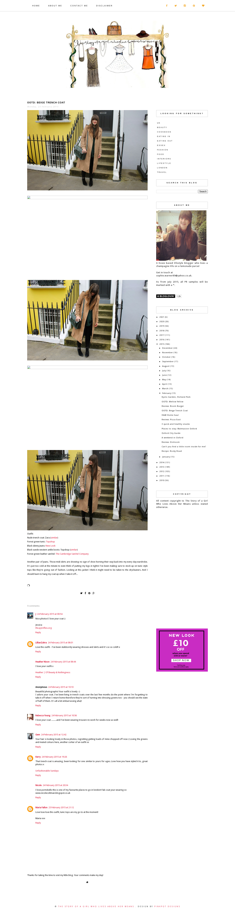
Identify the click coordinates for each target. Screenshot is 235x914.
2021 (161, 317)
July (164, 371)
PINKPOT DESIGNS (167, 906)
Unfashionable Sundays (47, 770)
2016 (161, 340)
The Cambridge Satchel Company (72, 554)
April (164, 384)
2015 (161, 344)
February (166, 393)
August (166, 366)
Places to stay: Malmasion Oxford (179, 429)
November (167, 352)
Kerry (38, 756)
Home (36, 6)
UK (159, 123)
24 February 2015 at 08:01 (60, 642)
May (164, 380)
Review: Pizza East (171, 419)
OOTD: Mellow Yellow (172, 402)
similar (54, 537)
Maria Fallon (41, 807)
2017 (161, 335)
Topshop (50, 541)
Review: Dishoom (171, 442)
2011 (161, 476)
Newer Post (29, 881)
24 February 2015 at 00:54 (49, 614)
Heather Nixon (42, 661)
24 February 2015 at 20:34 (55, 785)
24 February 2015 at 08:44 (63, 661)
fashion (162, 150)
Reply (38, 632)
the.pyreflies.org (43, 628)
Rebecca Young (42, 715)
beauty (162, 127)
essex (161, 145)
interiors (164, 159)
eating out (165, 141)
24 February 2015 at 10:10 (60, 687)
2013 (161, 467)
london (162, 168)
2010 (161, 480)
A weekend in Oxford (172, 438)
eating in (163, 136)
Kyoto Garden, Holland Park (176, 397)
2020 (161, 321)
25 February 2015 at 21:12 (61, 807)
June (164, 375)
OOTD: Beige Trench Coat (175, 411)
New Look (50, 545)
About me (55, 6)
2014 (161, 462)
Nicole (38, 785)
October (166, 357)
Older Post (145, 881)
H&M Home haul (170, 415)
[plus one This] (94, 593)
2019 (161, 326)
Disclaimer (104, 6)
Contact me (79, 6)
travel (162, 172)
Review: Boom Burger (173, 406)
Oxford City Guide (171, 433)
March (165, 388)
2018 (161, 331)
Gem (37, 734)
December (167, 348)
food (160, 154)
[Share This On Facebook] (85, 593)
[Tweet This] (81, 593)
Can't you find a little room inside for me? (184, 447)
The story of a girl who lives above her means (96, 906)
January (166, 457)
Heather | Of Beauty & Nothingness (52, 672)
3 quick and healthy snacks (176, 424)
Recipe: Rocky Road (172, 451)
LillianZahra (41, 642)
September (168, 361)
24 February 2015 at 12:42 (53, 734)
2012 (161, 471)
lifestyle (164, 163)
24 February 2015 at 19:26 (54, 756)
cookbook (164, 132)
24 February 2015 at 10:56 (64, 715)
